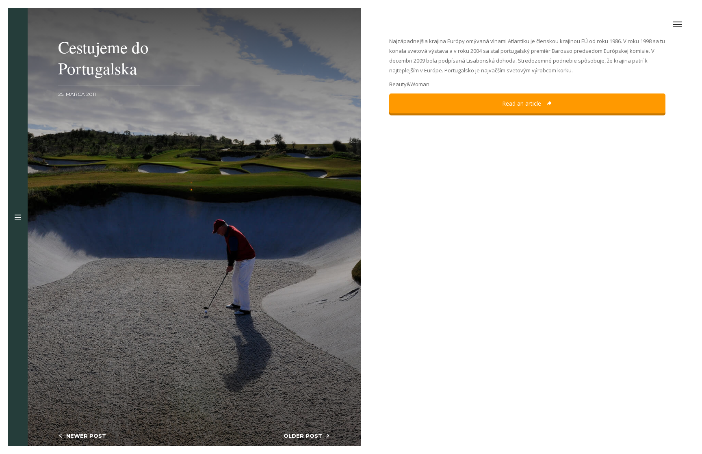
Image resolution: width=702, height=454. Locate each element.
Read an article (522, 103)
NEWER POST (86, 435)
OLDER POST (303, 435)
